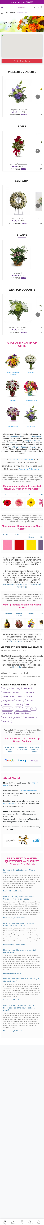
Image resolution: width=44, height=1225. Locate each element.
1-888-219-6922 (27, 2)
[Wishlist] (33, 7)
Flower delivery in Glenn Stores (14, 918)
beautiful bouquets (13, 436)
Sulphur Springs (17, 696)
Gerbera (19, 495)
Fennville (17, 717)
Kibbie (20, 701)
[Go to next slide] (38, 97)
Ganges (30, 696)
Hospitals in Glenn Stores (12, 973)
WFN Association (9, 804)
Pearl (33, 709)
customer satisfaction (29, 469)
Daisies (31, 495)
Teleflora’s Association (28, 791)
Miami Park (15, 688)
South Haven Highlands (11, 692)
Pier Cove (30, 701)
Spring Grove (27, 692)
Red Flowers (19, 535)
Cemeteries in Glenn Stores (12, 1000)
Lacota (25, 709)
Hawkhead (26, 688)
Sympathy (29, 441)
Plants (32, 447)
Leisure (5, 696)
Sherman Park (7, 709)
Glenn (5, 688)
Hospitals (16, 667)
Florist (12, 13)
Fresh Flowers (14, 447)
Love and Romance (13, 443)
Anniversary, (9, 584)
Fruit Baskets (7, 613)
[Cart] (37, 7)
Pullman (18, 705)
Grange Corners (8, 701)
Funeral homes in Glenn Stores (14, 944)
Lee (18, 709)
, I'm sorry (32, 584)
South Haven (7, 705)
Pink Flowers (7, 535)
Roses (23, 447)
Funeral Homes (16, 641)
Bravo (27, 705)
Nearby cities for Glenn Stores (13, 891)
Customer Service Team (22, 459)
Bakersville (6, 717)
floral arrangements (33, 436)
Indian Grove (7, 713)
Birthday (37, 441)
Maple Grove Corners (23, 713)
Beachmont (7, 721)
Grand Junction (30, 717)
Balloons (31, 613)
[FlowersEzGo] (21, 7)
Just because (21, 584)
